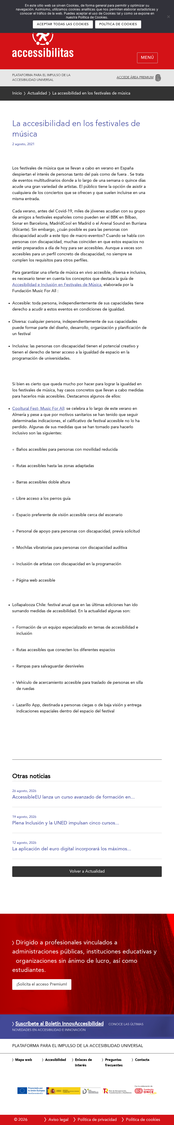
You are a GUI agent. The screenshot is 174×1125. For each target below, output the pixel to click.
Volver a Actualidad (87, 871)
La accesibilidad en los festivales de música (71, 93)
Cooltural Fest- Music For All (38, 409)
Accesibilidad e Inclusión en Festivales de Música (56, 285)
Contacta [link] (142, 1060)
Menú (147, 58)
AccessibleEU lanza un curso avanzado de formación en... (73, 797)
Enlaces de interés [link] (83, 1062)
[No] (168, 16)
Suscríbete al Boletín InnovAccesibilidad (59, 1024)
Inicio (17, 93)
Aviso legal (58, 1120)
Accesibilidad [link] (55, 1060)
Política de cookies (118, 24)
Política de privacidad (97, 1120)
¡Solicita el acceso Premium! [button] (42, 984)
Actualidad (37, 93)
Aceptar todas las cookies (63, 24)
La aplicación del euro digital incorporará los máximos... (71, 849)
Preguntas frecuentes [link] (114, 1062)
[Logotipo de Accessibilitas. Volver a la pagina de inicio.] (42, 42)
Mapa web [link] (23, 1060)
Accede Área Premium (135, 77)
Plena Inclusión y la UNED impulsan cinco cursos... (65, 823)
